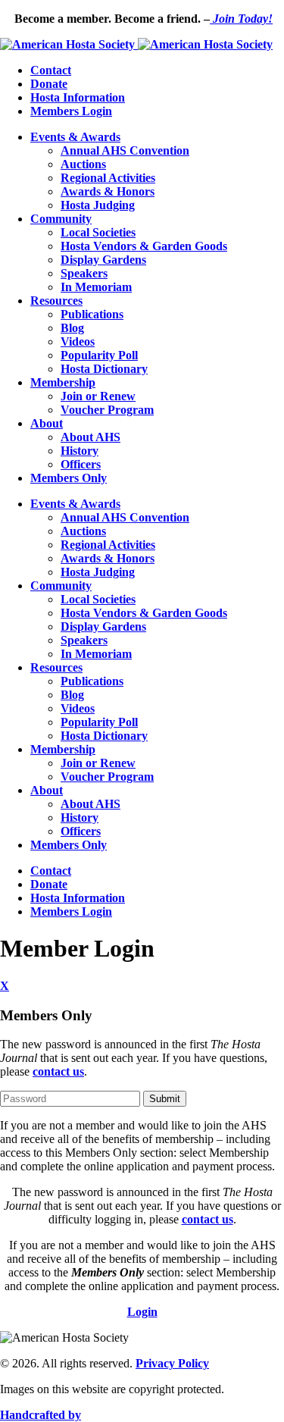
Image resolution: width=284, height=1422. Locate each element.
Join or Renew (98, 396)
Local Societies (98, 232)
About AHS (90, 437)
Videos (78, 341)
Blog (72, 327)
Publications (92, 314)
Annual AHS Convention (125, 150)
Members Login (71, 111)
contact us (58, 1071)
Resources (56, 300)
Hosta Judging (98, 205)
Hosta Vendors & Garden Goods (144, 246)
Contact (50, 70)
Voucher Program (107, 409)
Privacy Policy (172, 1363)
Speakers (84, 273)
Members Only (68, 477)
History (79, 450)
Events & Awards (75, 136)
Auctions (83, 164)
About (46, 423)
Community (61, 218)
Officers (81, 464)
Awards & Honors (107, 191)
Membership (62, 382)
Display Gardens (103, 259)
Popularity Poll (99, 355)
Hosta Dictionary (104, 368)
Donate (48, 83)
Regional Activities (108, 177)
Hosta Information (77, 97)
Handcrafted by (40, 1414)
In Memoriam (96, 286)
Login (142, 1311)
